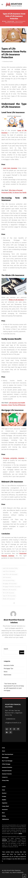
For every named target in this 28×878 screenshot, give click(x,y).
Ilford (3, 812)
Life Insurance (7, 577)
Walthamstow (5, 819)
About (3, 751)
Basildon (4, 799)
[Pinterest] (18, 729)
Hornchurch (5, 809)
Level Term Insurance (9, 571)
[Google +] (14, 729)
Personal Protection (7, 770)
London (4, 786)
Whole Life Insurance (9, 599)
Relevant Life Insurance (9, 589)
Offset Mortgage (6, 764)
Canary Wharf (5, 806)
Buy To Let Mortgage (7, 760)
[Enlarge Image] (14, 35)
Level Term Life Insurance (10, 574)
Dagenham (4, 803)
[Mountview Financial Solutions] (14, 4)
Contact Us (4, 777)
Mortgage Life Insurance (10, 583)
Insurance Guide (8, 61)
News (5, 671)
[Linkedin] (7, 732)
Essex (3, 789)
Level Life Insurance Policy (10, 568)
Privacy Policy (5, 780)
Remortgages (5, 757)
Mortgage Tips (8, 668)
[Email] (7, 729)
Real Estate (7, 675)
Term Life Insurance (8, 592)
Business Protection (7, 773)
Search (6, 649)
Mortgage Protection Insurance (11, 586)
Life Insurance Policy (8, 580)
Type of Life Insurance (9, 595)
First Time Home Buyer (7, 754)
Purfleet (4, 796)
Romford (4, 793)
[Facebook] (10, 729)
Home (3, 747)
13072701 (4, 840)
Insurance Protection (7, 767)
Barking (4, 816)
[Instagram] (10, 732)
